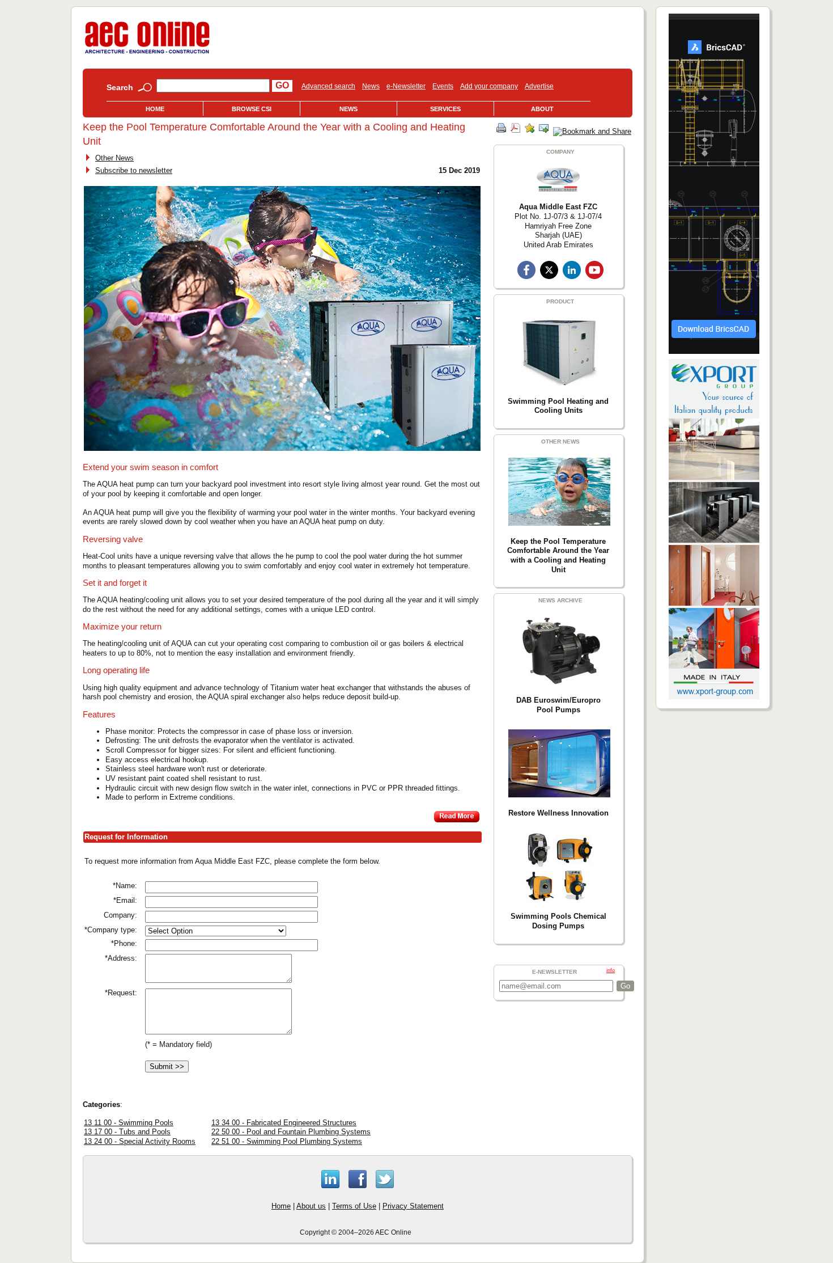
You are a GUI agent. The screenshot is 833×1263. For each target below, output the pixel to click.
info (610, 970)
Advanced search (328, 86)
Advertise (539, 86)
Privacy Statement (413, 1206)
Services (445, 108)
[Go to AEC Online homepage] (147, 53)
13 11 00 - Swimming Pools (128, 1122)
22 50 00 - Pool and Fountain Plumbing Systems (291, 1131)
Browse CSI (251, 108)
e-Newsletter (406, 86)
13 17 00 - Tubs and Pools (127, 1131)
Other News (114, 158)
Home (155, 108)
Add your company (489, 86)
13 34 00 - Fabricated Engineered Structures (283, 1122)
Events (442, 86)
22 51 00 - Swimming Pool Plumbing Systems (286, 1141)
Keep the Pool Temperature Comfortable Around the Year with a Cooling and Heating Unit (558, 555)
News (371, 86)
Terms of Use (354, 1206)
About (542, 108)
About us (311, 1206)
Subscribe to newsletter (133, 170)
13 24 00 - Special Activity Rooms (140, 1141)
